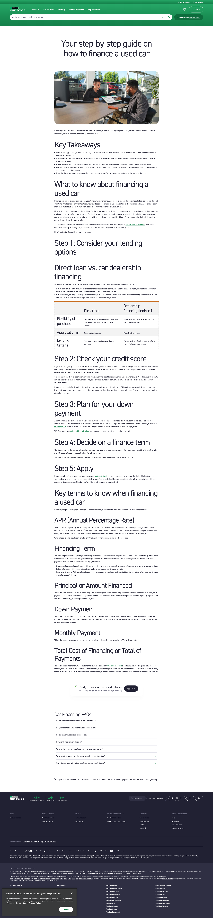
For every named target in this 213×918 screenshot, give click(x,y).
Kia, (160, 877)
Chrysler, (163, 877)
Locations (142, 825)
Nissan (151, 877)
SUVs (48, 877)
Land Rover (86, 879)
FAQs (173, 818)
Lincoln (57, 879)
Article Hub (175, 821)
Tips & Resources (47, 821)
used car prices (76, 873)
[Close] (71, 893)
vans (42, 877)
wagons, (108, 873)
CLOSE (66, 909)
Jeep (21, 879)
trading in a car (60, 426)
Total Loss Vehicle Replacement (116, 821)
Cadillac (53, 879)
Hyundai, (156, 877)
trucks (39, 877)
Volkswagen (27, 879)
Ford (136, 877)
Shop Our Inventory (15, 818)
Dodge (144, 877)
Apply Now (131, 688)
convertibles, (95, 873)
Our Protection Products (114, 818)
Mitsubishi (17, 879)
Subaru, (81, 879)
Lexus (69, 879)
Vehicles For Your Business (31, 842)
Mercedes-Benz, (45, 879)
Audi (77, 879)
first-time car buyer (114, 665)
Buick (35, 879)
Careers (143, 828)
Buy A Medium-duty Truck (48, 842)
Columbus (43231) (194, 17)
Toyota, (140, 877)
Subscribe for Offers (158, 798)
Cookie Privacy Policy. (32, 903)
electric (130, 873)
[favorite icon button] (184, 9)
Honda (133, 877)
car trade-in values (167, 879)
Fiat (91, 879)
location (23, 880)
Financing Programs (81, 818)
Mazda (11, 879)
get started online (102, 476)
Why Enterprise (144, 818)
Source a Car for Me (178, 828)
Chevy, (129, 877)
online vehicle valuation (79, 431)
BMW (39, 879)
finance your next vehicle (135, 224)
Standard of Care (145, 821)
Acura (73, 879)
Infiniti (65, 879)
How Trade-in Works (48, 818)
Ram (147, 877)
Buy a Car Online (177, 825)
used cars (34, 877)
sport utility (113, 873)
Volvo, (61, 879)
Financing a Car (79, 821)
